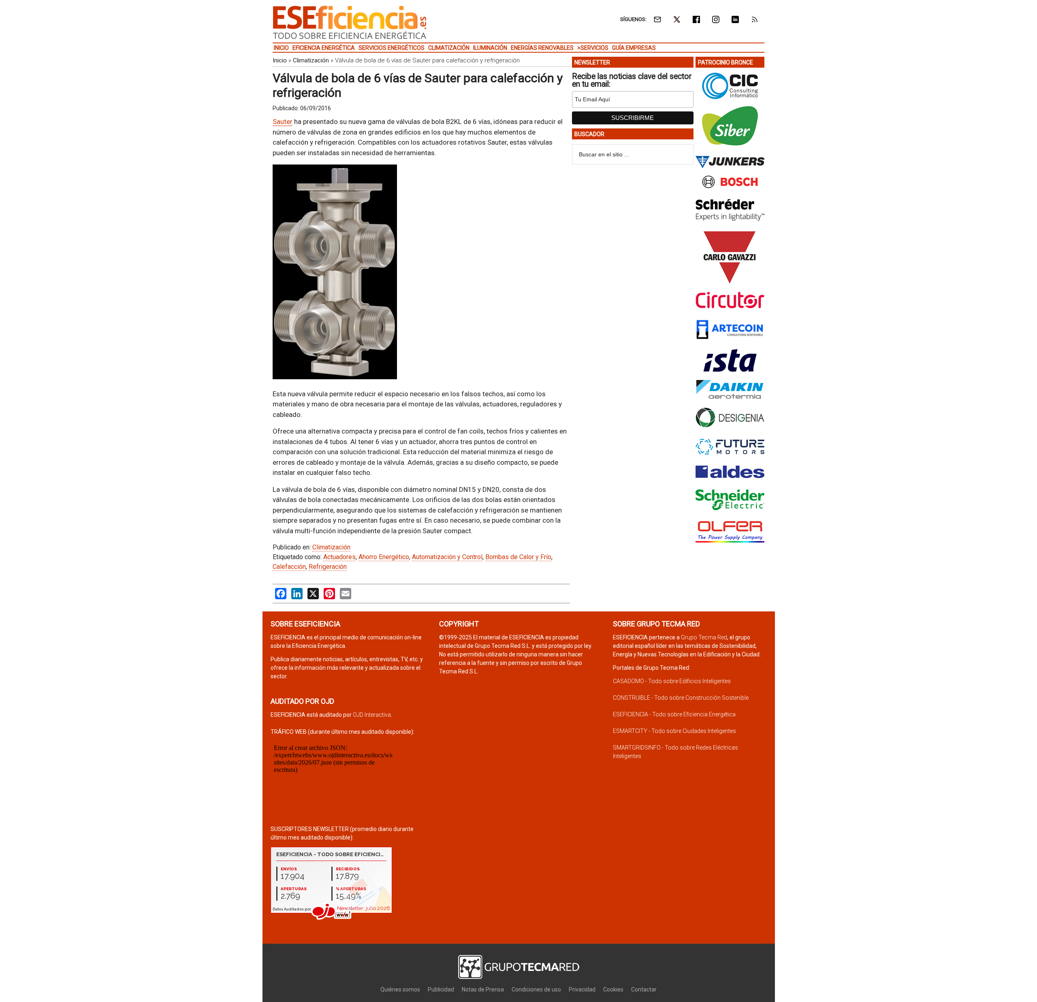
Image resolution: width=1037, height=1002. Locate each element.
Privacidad (582, 989)
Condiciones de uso (536, 989)
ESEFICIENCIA (350, 22)
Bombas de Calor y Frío (518, 557)
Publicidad (441, 989)
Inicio (280, 60)
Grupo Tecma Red (704, 637)
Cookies (613, 989)
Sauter (282, 122)
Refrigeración (328, 566)
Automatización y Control (447, 557)
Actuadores (339, 557)
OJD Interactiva (372, 714)
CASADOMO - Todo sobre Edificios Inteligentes (672, 681)
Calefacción (289, 566)
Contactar (644, 989)
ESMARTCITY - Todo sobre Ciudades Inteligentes (674, 731)
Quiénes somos (400, 989)
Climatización (311, 60)
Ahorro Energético (383, 557)
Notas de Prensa (483, 989)
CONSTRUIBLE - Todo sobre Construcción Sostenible (681, 697)
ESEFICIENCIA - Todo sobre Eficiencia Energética (674, 714)
